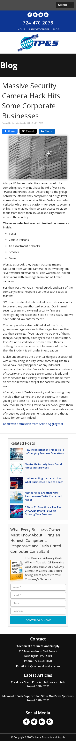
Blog (56, 29)
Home (21, 29)
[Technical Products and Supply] (38, 42)
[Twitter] (35, 15)
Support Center (38, 29)
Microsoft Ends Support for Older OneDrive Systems (37, 696)
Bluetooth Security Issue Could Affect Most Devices (43, 465)
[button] (65, 5)
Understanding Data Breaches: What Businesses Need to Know (44, 480)
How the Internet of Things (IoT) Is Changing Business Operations (44, 451)
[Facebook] (30, 15)
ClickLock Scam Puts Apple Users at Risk (38, 682)
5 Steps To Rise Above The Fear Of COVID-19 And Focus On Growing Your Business (44, 510)
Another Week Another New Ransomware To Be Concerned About (43, 496)
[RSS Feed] (46, 15)
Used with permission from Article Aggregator (33, 424)
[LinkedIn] (40, 15)
